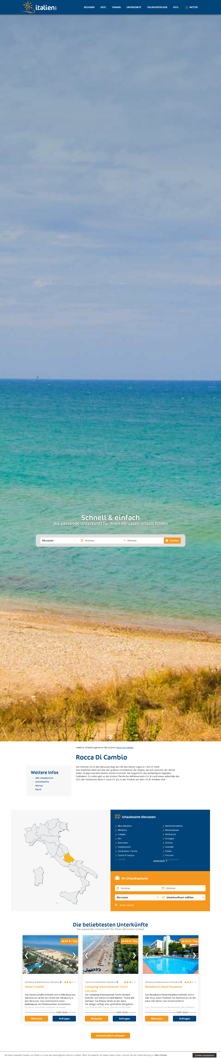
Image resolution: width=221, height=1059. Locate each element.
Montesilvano (172, 829)
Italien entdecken (157, 7)
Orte (103, 7)
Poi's (175, 7)
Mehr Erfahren (161, 1055)
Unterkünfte (134, 7)
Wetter (193, 7)
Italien (79, 747)
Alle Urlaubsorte (44, 777)
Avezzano (123, 842)
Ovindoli (169, 846)
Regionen (89, 7)
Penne (168, 850)
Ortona (168, 842)
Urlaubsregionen (93, 747)
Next (74, 954)
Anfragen (64, 1018)
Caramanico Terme (127, 850)
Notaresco (170, 834)
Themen (116, 7)
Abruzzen (109, 747)
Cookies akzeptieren (204, 1055)
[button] (58, 540)
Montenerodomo (174, 825)
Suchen (174, 540)
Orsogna (169, 838)
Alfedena (122, 829)
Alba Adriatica (125, 825)
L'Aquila (121, 834)
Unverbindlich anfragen (110, 1035)
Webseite (36, 1018)
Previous (26, 954)
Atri (119, 838)
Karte (38, 789)
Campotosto (124, 846)
